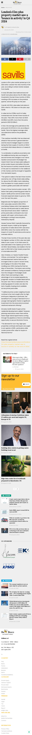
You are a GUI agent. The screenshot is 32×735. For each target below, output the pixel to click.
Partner (16, 367)
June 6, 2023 (19, 369)
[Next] (17, 489)
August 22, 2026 (6, 452)
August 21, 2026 (6, 483)
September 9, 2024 (15, 514)
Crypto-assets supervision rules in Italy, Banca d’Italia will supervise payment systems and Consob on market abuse (19, 501)
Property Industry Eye (12, 27)
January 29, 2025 (9, 30)
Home (2, 7)
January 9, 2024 (15, 535)
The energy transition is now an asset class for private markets (18, 585)
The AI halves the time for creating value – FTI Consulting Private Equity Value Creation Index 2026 (20, 593)
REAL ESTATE (9, 7)
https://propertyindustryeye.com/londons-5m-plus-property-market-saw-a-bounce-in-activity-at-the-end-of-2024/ (16, 344)
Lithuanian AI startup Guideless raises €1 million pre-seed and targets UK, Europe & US (15, 417)
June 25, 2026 (14, 588)
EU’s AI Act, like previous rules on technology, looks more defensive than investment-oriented (19, 530)
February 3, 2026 (15, 621)
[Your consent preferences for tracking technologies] (29, 732)
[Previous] (14, 489)
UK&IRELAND (13, 34)
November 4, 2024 (15, 506)
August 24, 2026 (6, 422)
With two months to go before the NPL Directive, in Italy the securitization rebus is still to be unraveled (19, 520)
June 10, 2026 (14, 597)
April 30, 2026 (14, 610)
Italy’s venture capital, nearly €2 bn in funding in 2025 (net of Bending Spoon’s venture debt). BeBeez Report (20, 616)
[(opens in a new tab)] (9, 551)
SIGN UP (27, 384)
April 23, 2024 (14, 525)
